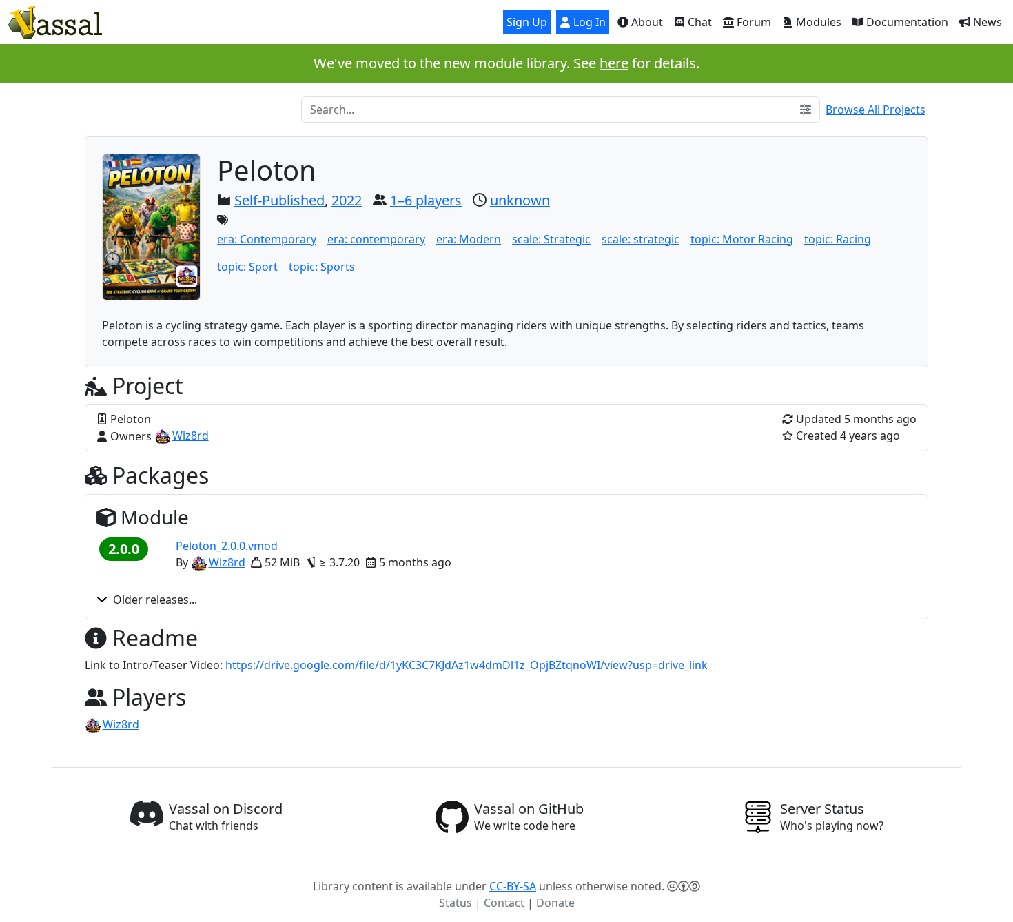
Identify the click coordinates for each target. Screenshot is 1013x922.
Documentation (905, 22)
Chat (698, 22)
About (645, 22)
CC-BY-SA (512, 886)
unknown (520, 200)
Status (455, 902)
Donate (555, 902)
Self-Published (279, 200)
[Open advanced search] (805, 109)
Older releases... (155, 599)
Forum (752, 22)
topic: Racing (837, 239)
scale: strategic (640, 239)
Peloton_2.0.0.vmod (227, 545)
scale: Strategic (551, 239)
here (614, 63)
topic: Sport (247, 266)
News (986, 22)
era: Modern (468, 239)
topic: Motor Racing (741, 239)
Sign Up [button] (526, 22)
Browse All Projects (875, 109)
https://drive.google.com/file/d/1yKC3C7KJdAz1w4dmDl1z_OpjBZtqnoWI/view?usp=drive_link (466, 665)
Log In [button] (588, 22)
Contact (504, 902)
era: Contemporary (266, 239)
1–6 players (426, 200)
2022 (346, 200)
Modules (817, 22)
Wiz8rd (190, 435)
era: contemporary (376, 239)
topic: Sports (322, 266)
